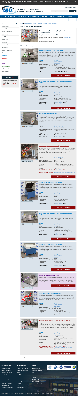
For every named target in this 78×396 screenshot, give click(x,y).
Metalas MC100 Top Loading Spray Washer (50, 182)
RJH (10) (18, 385)
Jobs (38, 393)
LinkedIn (51, 393)
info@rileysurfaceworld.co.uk (38, 383)
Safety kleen (57, 306)
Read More (8, 2)
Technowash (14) (20, 376)
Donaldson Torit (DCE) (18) (22, 368)
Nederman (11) (20, 381)
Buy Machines (11, 16)
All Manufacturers (20, 387)
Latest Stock (45, 16)
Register (60, 102)
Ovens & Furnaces (5, 36)
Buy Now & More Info (63, 76)
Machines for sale (28, 23)
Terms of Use (21, 393)
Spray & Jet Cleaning (52, 23)
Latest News (60, 16)
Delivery (35, 393)
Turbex (55, 127)
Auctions (3, 63)
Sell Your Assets (22, 16)
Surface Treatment (5, 26)
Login (56, 102)
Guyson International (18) (22, 370)
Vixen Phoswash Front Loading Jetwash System (64, 172)
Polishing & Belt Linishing (7, 31)
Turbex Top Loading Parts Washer (48, 113)
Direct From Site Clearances (7, 61)
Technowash (57, 63)
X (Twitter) (42, 393)
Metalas (56, 195)
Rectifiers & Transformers (7, 50)
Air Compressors (5, 47)
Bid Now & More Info (63, 286)
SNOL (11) (19, 383)
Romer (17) (19, 372)
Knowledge (69, 16)
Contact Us (72, 19)
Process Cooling (5, 39)
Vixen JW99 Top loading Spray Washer (49, 275)
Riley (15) (19, 374)
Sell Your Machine (5, 71)
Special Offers (4, 58)
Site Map (12, 393)
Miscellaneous (4, 52)
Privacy (16, 393)
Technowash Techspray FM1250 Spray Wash (51, 50)
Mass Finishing (5, 34)
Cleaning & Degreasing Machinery (40, 23)
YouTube (47, 393)
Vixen (55, 94)
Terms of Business (29, 393)
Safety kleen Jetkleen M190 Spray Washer (50, 293)
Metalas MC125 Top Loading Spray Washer (50, 244)
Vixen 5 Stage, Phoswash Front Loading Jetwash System (54, 146)
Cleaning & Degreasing (6, 28)
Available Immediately (6, 68)
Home (4, 16)
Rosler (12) (19, 379)
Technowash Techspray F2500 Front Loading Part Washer (54, 320)
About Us (52, 16)
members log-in (68, 7)
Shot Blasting (4, 42)
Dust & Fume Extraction (6, 44)
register (74, 7)
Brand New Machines (33, 16)
